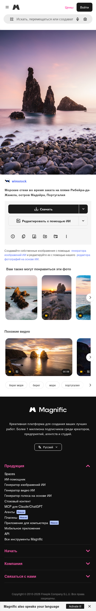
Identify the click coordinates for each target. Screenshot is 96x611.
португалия (72, 385)
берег (36, 385)
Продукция (14, 465)
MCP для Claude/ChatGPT (23, 506)
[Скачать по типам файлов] (83, 209)
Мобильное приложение (22, 528)
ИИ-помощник (14, 479)
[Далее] (90, 297)
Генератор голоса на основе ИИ (28, 495)
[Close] (89, 606)
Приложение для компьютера (31, 522)
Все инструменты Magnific (23, 539)
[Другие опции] (66, 236)
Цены (69, 7)
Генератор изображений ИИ (25, 484)
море (52, 385)
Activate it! (75, 606)
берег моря (16, 385)
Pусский (48, 447)
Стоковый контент (17, 501)
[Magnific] (48, 410)
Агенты (14, 512)
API (6, 533)
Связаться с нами (20, 576)
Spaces (9, 473)
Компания (13, 563)
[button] (48, 447)
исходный (30, 38)
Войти (84, 7)
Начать (10, 550)
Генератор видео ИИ (19, 490)
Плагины (15, 517)
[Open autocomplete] (10, 19)
